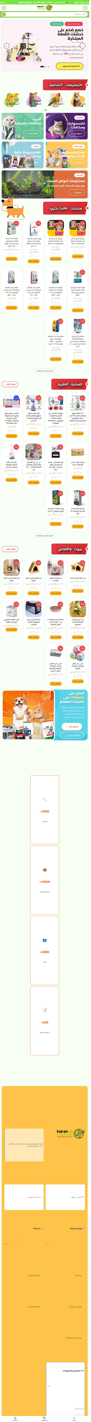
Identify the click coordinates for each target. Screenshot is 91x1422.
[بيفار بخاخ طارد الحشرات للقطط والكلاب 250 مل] (11, 451)
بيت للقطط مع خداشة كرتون (34, 579)
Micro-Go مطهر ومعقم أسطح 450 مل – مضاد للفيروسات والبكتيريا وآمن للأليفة (78, 416)
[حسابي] (4, 8)
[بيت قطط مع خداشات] (77, 567)
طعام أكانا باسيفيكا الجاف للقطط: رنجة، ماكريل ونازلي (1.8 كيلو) (78, 290)
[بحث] (4, 14)
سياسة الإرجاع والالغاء (74, 1337)
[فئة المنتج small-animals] (34, 98)
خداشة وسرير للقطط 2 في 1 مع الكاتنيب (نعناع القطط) (55, 621)
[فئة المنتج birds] (56, 98)
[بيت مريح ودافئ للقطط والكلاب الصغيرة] (77, 608)
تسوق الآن (78, 133)
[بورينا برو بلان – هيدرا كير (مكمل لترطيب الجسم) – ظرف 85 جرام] (55, 451)
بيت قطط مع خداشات (78, 577)
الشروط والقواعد (34, 1306)
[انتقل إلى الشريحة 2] (43, 109)
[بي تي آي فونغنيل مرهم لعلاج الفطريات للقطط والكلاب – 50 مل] (33, 451)
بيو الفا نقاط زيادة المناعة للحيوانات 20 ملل (77, 511)
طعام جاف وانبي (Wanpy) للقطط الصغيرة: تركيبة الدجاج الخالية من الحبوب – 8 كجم (78, 341)
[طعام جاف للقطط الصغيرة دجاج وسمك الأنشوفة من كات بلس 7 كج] (33, 276)
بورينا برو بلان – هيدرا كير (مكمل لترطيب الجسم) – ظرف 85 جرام (55, 465)
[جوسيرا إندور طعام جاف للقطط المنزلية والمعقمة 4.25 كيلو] (55, 228)
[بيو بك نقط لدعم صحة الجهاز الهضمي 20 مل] (55, 498)
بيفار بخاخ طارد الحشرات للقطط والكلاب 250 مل (12, 464)
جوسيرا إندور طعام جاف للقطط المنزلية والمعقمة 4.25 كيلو (55, 240)
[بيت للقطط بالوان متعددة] (55, 567)
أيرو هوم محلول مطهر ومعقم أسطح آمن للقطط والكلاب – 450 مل (34, 416)
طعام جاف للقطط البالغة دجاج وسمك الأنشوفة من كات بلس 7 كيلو (56, 290)
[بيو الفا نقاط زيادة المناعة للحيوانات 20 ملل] (77, 498)
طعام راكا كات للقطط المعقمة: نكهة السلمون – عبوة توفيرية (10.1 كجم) (56, 339)
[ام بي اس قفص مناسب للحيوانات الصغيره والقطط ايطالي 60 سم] (55, 652)
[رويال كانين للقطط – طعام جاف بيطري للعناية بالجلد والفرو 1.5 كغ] (33, 228)
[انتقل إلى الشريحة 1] (45, 109)
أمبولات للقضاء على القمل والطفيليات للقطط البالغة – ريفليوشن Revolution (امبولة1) (55, 417)
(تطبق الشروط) (25, 2)
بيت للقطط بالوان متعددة (55, 579)
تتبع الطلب (78, 1275)
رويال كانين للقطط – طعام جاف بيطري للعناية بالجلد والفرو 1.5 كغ (33, 241)
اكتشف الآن (33, 133)
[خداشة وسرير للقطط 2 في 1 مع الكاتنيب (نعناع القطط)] (55, 608)
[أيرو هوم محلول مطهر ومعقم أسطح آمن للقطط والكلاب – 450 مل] (33, 402)
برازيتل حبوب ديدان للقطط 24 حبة (78, 463)
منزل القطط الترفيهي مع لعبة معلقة (11, 620)
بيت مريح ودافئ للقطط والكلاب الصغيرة (78, 621)
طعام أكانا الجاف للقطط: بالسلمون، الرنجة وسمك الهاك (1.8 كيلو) (11, 241)
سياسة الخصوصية (75, 1306)
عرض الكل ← (10, 384)
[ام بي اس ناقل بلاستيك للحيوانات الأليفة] (77, 652)
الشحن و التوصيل (34, 1275)
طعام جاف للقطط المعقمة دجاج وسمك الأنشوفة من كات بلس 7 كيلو (12, 290)
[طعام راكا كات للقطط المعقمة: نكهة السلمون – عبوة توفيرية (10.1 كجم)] (55, 325)
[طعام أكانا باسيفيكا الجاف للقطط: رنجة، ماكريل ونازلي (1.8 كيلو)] (77, 276)
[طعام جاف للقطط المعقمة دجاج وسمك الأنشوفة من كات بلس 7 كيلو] (11, 276)
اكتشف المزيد (73, 735)
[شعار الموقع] (44, 7)
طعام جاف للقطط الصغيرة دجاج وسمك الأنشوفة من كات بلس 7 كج (33, 290)
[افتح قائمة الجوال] (85, 8)
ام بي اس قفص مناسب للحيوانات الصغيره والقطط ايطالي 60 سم (56, 666)
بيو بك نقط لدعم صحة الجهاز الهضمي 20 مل (55, 509)
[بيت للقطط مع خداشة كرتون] (33, 567)
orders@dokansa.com (33, 1197)
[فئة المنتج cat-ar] (78, 98)
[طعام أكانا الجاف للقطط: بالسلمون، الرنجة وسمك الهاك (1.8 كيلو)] (11, 228)
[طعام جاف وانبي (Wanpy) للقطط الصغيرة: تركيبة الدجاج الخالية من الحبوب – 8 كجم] (77, 325)
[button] (78, 256)
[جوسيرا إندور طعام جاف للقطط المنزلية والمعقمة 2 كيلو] (77, 228)
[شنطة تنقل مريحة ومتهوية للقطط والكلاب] (33, 608)
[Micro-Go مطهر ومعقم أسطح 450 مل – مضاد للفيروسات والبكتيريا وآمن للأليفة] (77, 402)
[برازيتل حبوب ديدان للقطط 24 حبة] (77, 451)
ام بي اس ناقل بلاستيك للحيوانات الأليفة (78, 665)
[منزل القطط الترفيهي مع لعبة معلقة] (11, 608)
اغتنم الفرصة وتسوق (71, 66)
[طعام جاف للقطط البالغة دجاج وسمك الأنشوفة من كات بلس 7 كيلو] (55, 276)
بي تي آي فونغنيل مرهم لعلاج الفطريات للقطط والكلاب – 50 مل (33, 465)
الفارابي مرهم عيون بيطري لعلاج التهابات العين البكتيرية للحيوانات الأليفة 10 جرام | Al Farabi (11, 417)
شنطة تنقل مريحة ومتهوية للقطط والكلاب (33, 621)
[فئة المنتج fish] (12, 98)
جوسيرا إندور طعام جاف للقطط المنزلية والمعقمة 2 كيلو (78, 240)
